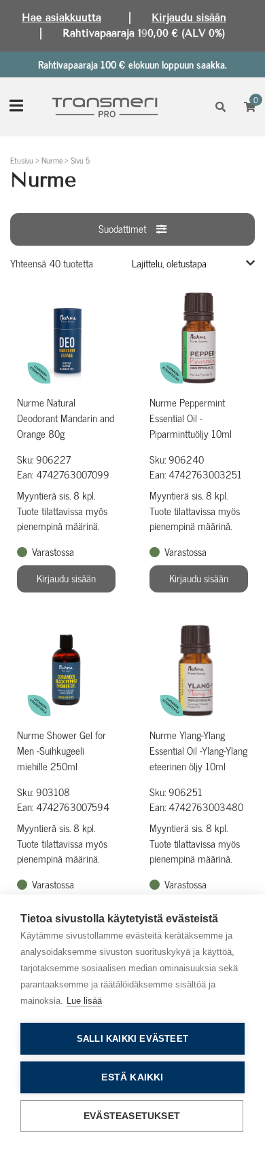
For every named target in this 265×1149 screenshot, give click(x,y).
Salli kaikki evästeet (132, 1039)
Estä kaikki (132, 1077)
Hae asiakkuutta (61, 18)
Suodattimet (122, 228)
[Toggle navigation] (16, 107)
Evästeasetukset (132, 1116)
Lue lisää (84, 1001)
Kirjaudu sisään (189, 18)
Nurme (52, 160)
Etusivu (21, 160)
